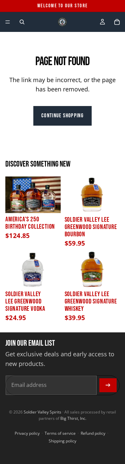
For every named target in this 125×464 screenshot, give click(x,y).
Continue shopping (62, 115)
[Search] (22, 22)
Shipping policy (62, 441)
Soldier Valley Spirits (42, 412)
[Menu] (7, 22)
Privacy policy (27, 433)
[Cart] (117, 22)
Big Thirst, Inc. (73, 418)
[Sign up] (108, 385)
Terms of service (60, 433)
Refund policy (93, 433)
